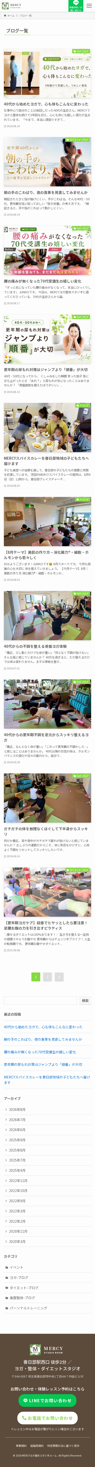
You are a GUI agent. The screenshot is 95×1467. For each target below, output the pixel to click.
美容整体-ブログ (22, 1297)
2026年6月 (17, 1129)
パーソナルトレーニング (28, 1307)
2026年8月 (17, 1109)
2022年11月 (18, 1180)
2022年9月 (17, 1200)
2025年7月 (17, 1160)
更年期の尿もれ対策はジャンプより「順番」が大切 (43, 1064)
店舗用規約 (37, 1446)
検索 (85, 1000)
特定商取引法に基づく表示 (63, 1446)
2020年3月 (17, 1241)
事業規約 (21, 1446)
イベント (16, 1267)
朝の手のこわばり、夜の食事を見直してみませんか (43, 1039)
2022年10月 (18, 1190)
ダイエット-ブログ (24, 1287)
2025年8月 (17, 1150)
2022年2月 (17, 1221)
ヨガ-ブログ (19, 1277)
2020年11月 (18, 1231)
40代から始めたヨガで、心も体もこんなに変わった (43, 1026)
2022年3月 (17, 1211)
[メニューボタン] (89, 6)
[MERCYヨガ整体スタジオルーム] (11, 6)
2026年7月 (17, 1119)
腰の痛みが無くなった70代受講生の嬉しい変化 (40, 1051)
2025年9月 (17, 1139)
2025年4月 (17, 1170)
